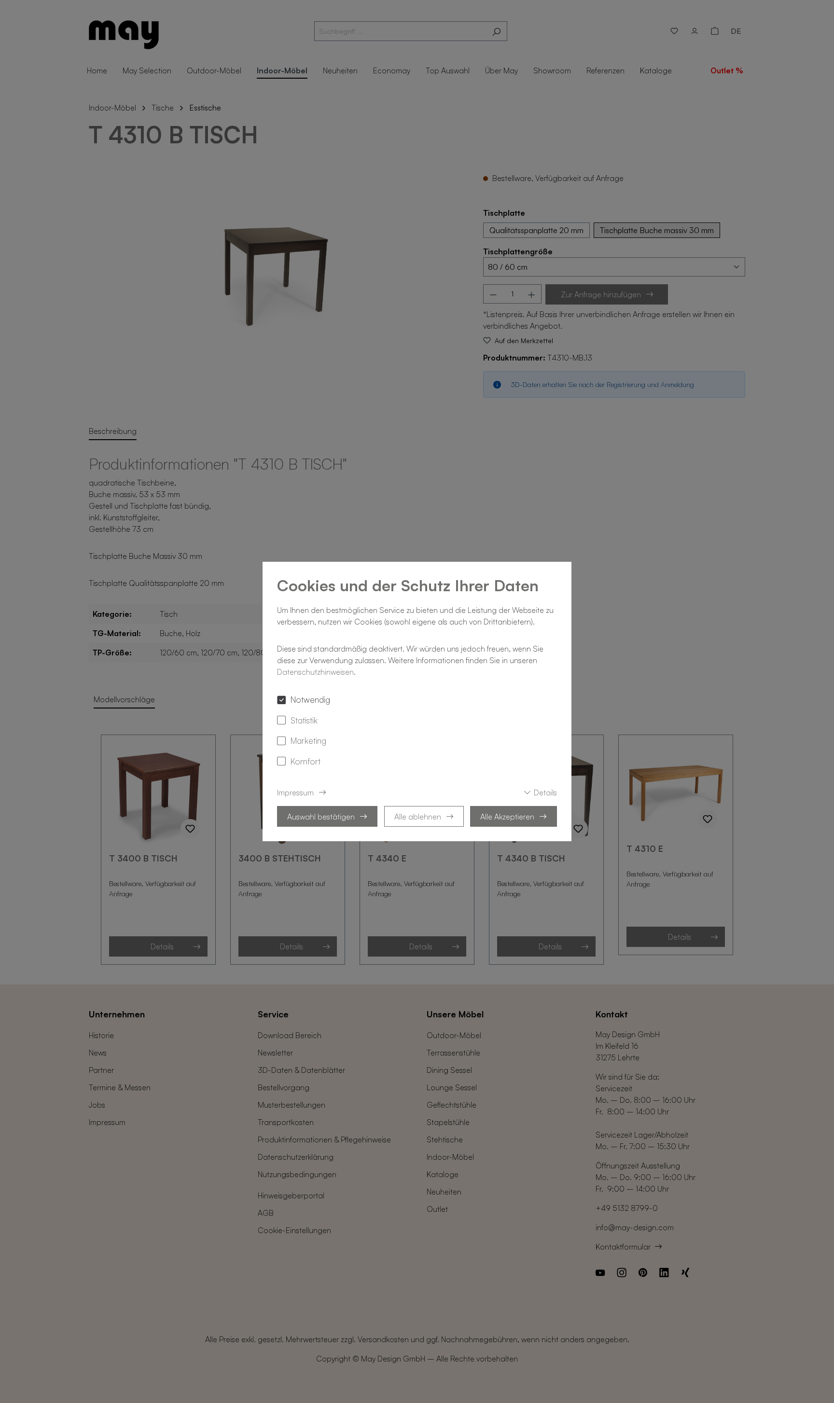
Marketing (308, 740)
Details (545, 792)
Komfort (305, 761)
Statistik (304, 720)
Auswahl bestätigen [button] (321, 816)
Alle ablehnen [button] (417, 816)
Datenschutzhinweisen (315, 672)
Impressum (295, 792)
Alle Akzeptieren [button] (507, 816)
